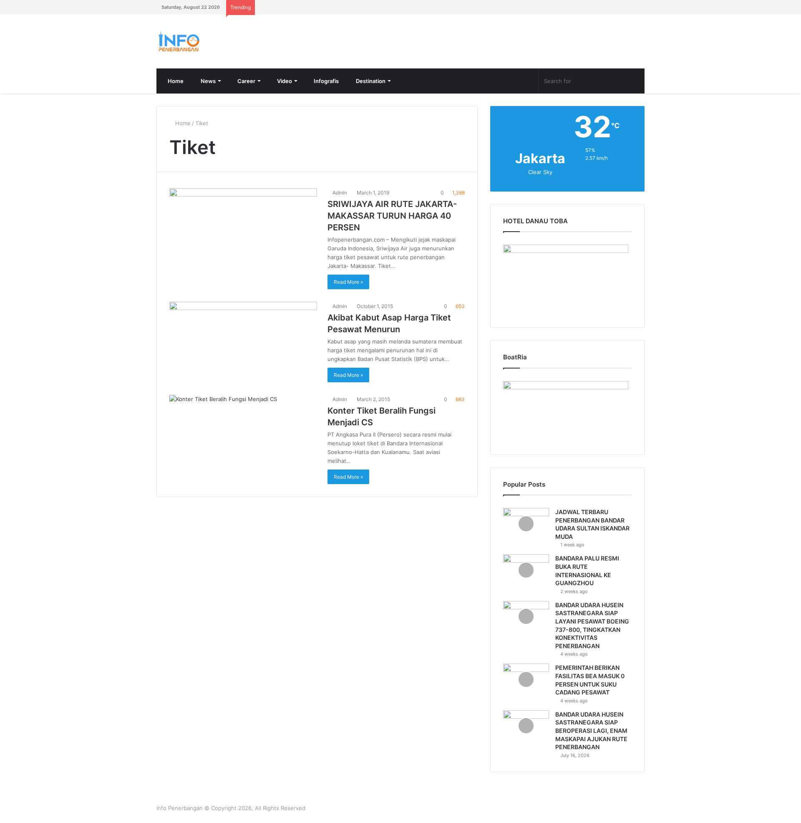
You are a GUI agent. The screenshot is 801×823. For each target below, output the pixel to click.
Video (284, 81)
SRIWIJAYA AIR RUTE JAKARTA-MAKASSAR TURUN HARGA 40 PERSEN (392, 215)
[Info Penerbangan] (219, 41)
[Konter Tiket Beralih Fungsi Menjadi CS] (243, 430)
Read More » (348, 282)
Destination (370, 81)
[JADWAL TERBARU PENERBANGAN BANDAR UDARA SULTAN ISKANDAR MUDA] (526, 523)
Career (245, 81)
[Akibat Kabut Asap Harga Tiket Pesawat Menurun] (243, 337)
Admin (339, 192)
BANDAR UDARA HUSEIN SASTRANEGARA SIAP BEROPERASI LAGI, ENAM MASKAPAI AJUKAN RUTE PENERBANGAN (591, 730)
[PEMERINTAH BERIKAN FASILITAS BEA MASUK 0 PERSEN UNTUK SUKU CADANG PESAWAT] (526, 679)
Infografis (325, 81)
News (207, 81)
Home (175, 81)
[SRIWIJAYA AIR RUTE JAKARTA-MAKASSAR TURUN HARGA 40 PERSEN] (243, 230)
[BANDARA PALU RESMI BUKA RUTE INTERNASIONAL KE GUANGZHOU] (526, 570)
